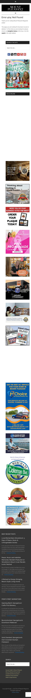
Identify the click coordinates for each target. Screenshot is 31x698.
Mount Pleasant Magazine (15, 7)
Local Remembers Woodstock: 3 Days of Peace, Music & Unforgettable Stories (13, 540)
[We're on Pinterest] (18, 55)
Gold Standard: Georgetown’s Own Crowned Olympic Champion (12, 640)
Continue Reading (11, 553)
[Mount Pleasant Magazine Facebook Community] (21, 55)
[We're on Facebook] (8, 55)
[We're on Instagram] (24, 55)
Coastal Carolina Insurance (12, 673)
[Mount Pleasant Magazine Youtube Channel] (15, 55)
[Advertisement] (15, 364)
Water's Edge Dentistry (11, 677)
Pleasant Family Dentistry (12, 675)
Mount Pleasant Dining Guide (13, 672)
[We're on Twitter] (12, 55)
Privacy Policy (15, 692)
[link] (17, 472)
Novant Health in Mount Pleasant (14, 670)
